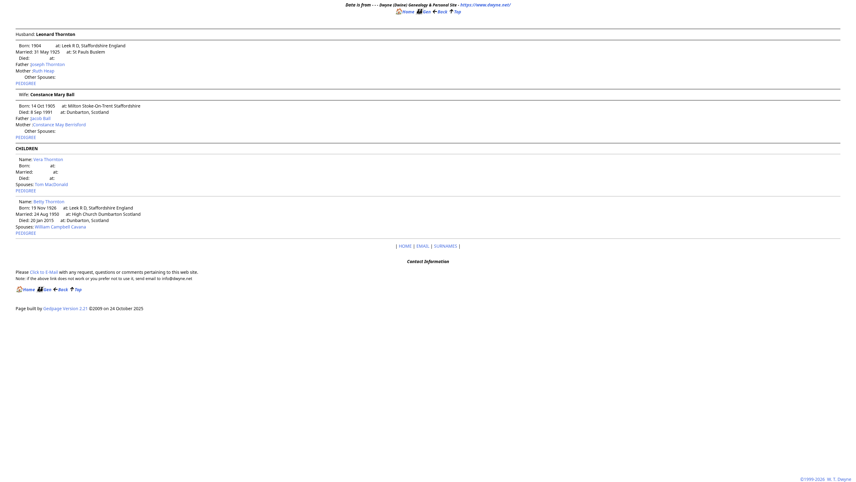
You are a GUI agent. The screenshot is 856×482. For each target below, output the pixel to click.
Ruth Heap (43, 71)
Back (439, 12)
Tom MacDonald (51, 184)
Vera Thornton (48, 159)
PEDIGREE (26, 83)
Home (404, 12)
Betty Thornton (48, 202)
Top (455, 12)
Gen (423, 12)
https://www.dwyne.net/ (485, 5)
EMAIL (422, 246)
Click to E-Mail (44, 272)
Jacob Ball (41, 118)
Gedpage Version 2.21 (65, 308)
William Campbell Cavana (60, 227)
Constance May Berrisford (59, 125)
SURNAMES (445, 246)
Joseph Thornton (48, 64)
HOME (405, 246)
